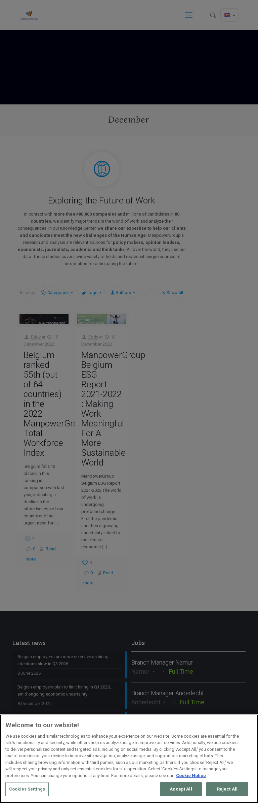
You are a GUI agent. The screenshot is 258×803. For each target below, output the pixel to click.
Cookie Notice (191, 775)
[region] (129, 758)
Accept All (181, 789)
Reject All (227, 789)
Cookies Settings (27, 789)
